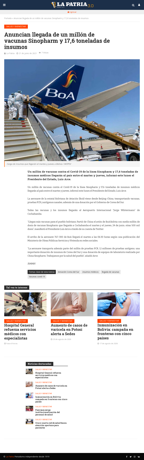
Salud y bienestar (16, 26)
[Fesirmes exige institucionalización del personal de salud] (29, 408)
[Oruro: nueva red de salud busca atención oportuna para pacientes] (29, 421)
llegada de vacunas (110, 272)
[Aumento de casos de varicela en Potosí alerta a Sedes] (72, 304)
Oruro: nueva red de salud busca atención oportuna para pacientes (51, 425)
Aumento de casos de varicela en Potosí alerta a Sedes (69, 329)
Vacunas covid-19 (37, 276)
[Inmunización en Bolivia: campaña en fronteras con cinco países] (118, 304)
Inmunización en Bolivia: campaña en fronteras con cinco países (115, 331)
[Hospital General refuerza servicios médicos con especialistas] (25, 304)
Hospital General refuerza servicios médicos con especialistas (20, 331)
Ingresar (72, 12)
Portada (8, 18)
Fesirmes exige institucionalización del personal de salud (47, 412)
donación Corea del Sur (68, 272)
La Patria (10, 53)
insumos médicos (91, 272)
